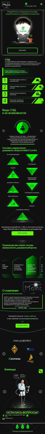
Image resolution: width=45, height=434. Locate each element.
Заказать (22, 233)
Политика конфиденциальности (22, 431)
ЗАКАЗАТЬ (22, 50)
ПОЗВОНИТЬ (22, 325)
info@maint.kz (9, 418)
